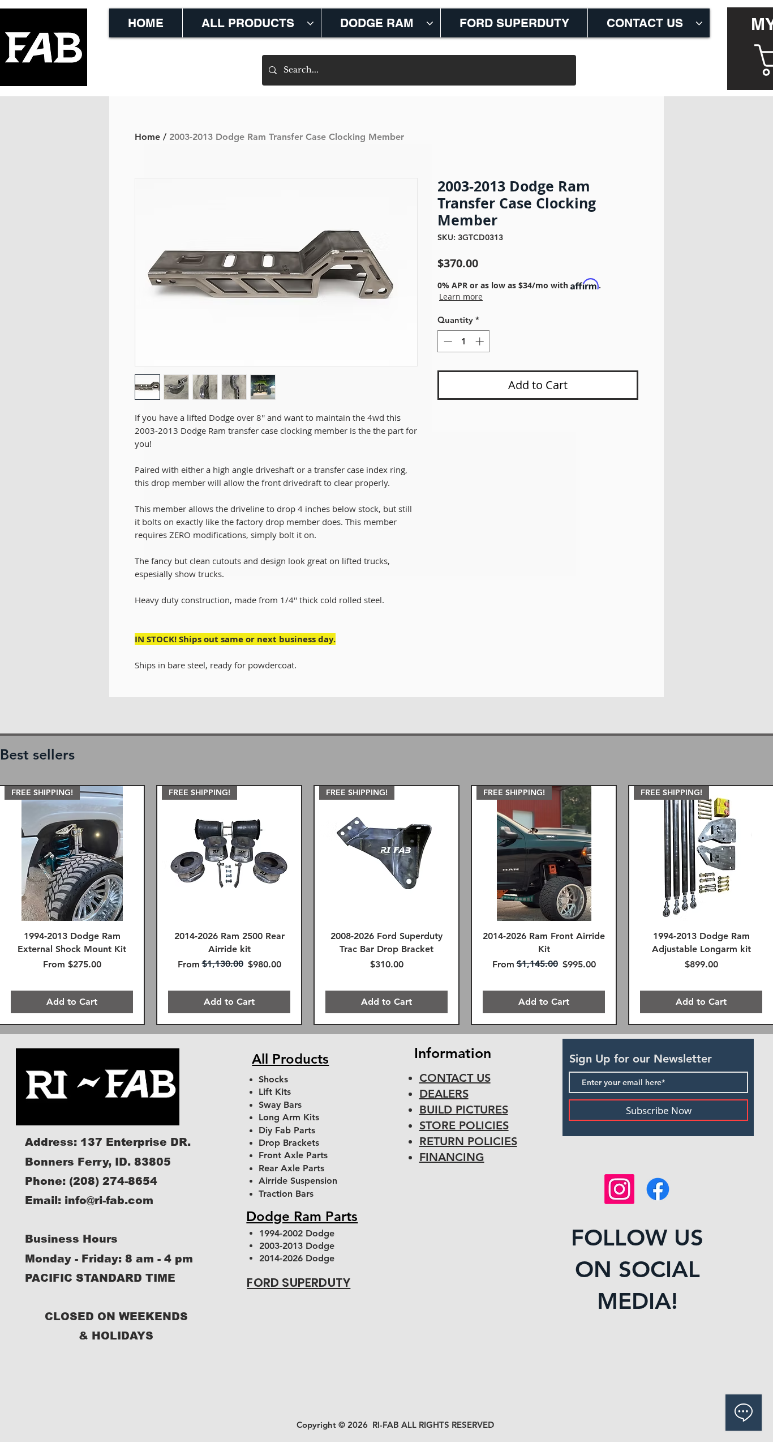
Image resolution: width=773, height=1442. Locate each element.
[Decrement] (446, 341)
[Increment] (480, 341)
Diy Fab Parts (287, 1130)
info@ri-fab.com (109, 1200)
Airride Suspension (298, 1180)
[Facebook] (658, 1189)
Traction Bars (286, 1193)
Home (147, 136)
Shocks (273, 1079)
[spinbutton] (463, 341)
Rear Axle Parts (291, 1168)
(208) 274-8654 (113, 1181)
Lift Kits (275, 1091)
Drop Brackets (289, 1142)
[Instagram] (619, 1189)
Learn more (461, 296)
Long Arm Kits (289, 1117)
